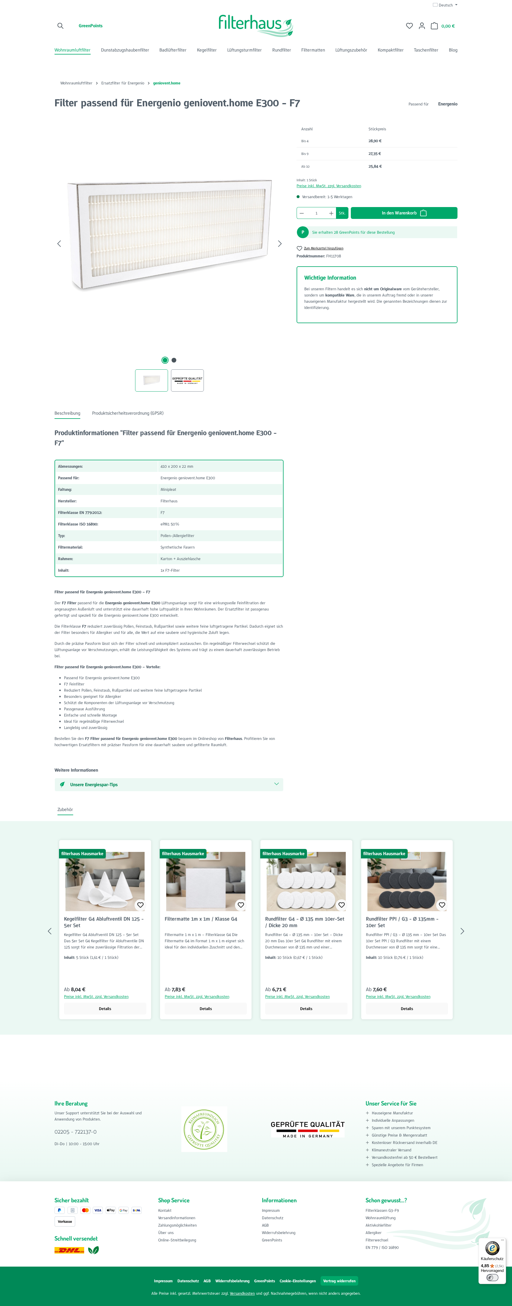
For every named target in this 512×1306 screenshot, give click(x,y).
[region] (170, 257)
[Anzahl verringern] (302, 213)
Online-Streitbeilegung (177, 1240)
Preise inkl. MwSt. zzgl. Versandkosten (329, 185)
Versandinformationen (176, 1217)
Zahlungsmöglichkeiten (177, 1225)
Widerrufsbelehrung (278, 1232)
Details (105, 1008)
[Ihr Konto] (422, 26)
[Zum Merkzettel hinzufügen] (140, 905)
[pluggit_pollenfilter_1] (169, 238)
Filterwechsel (377, 1240)
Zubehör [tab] (65, 809)
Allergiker (374, 1232)
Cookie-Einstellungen (298, 1280)
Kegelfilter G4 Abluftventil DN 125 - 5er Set (104, 922)
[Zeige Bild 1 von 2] (165, 360)
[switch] (492, 1277)
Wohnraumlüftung (381, 1217)
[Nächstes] (280, 243)
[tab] (67, 413)
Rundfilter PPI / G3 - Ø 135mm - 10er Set (402, 922)
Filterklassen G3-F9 (382, 1210)
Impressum (271, 1210)
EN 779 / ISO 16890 (382, 1247)
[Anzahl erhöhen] (332, 213)
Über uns (166, 1232)
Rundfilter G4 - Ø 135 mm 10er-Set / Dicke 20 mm (304, 922)
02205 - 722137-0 (76, 1131)
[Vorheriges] (59, 243)
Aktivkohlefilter (379, 1225)
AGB (265, 1225)
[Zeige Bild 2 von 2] (174, 360)
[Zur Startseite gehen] (256, 26)
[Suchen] (61, 26)
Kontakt (165, 1210)
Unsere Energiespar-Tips (94, 784)
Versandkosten (242, 1293)
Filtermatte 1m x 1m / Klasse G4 (201, 919)
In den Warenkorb (400, 213)
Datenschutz (272, 1217)
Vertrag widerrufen (339, 1280)
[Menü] (502, 1241)
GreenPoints (91, 26)
